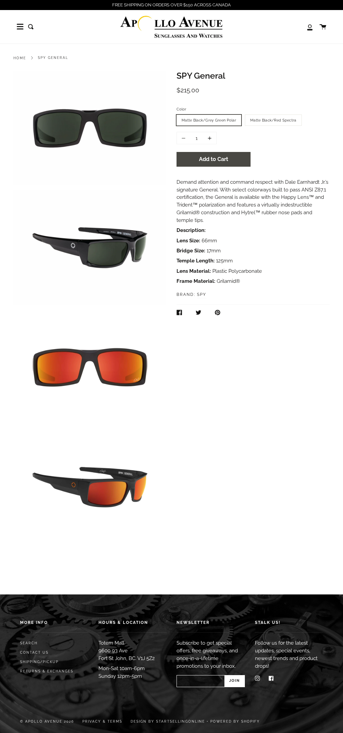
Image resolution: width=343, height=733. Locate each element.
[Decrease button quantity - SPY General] (185, 138)
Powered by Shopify (235, 721)
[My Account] (306, 27)
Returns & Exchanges (46, 671)
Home (19, 58)
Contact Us (34, 652)
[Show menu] (20, 27)
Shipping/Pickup (39, 662)
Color (181, 109)
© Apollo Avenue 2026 (47, 721)
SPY (201, 294)
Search (29, 643)
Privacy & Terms (102, 721)
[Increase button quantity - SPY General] (209, 138)
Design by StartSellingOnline (169, 721)
